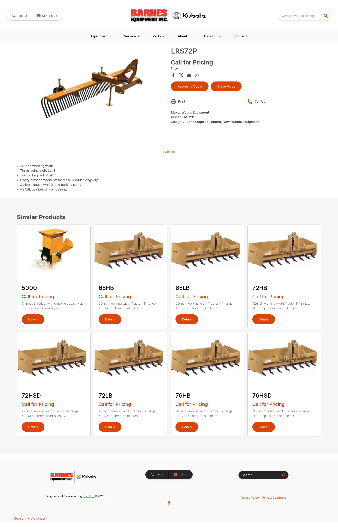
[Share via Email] (189, 75)
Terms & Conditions (273, 497)
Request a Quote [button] (189, 86)
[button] (19, 15)
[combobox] (304, 16)
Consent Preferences (30, 518)
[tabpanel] (92, 92)
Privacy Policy (250, 497)
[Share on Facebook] (173, 75)
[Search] (283, 475)
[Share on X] (181, 75)
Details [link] (33, 319)
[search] (326, 15)
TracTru (88, 496)
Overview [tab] (169, 151)
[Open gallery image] (92, 91)
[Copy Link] (196, 75)
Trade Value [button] (226, 86)
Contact (240, 36)
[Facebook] (168, 503)
